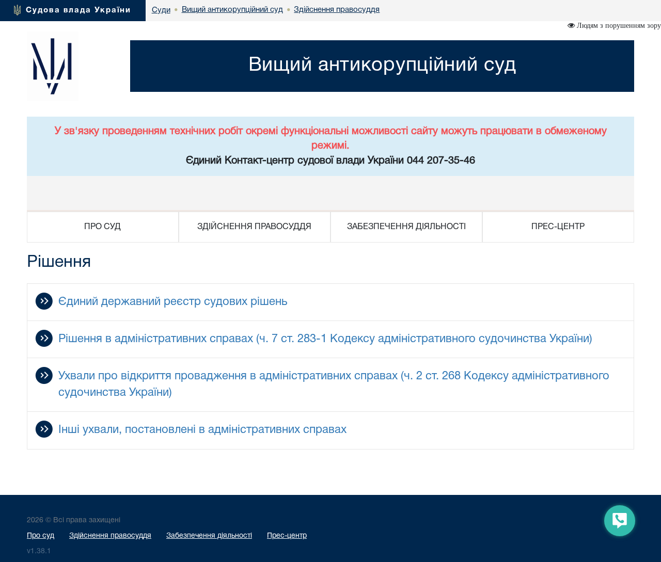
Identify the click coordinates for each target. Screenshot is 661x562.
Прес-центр (287, 536)
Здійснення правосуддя (110, 536)
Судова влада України (78, 10)
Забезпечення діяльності (209, 536)
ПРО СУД (102, 227)
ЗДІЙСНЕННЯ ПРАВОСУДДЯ (254, 227)
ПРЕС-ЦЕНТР (558, 227)
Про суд (40, 536)
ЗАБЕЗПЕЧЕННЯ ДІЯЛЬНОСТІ (406, 227)
